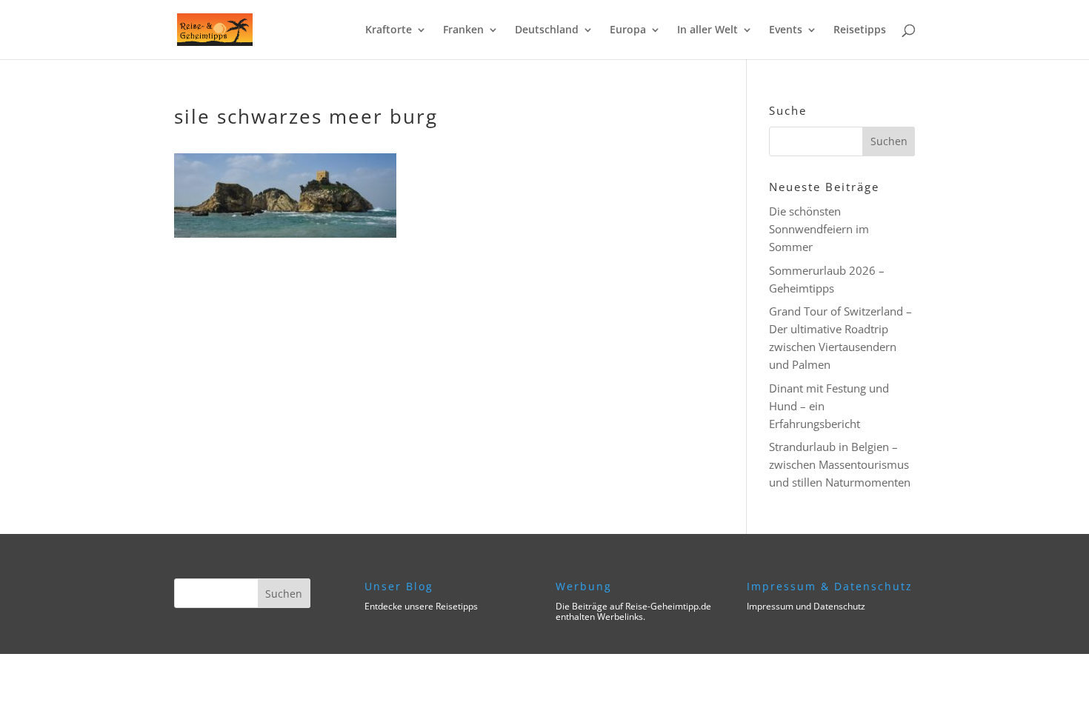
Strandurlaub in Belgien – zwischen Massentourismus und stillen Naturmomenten (839, 464)
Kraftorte (388, 30)
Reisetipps (859, 30)
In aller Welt (707, 30)
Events (785, 30)
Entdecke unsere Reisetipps (421, 606)
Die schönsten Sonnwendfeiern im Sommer (819, 229)
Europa (628, 30)
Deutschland (547, 30)
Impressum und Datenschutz (806, 606)
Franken (463, 30)
